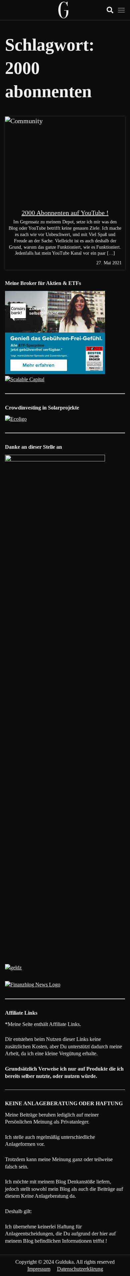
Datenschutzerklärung (80, 1269)
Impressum (38, 1269)
